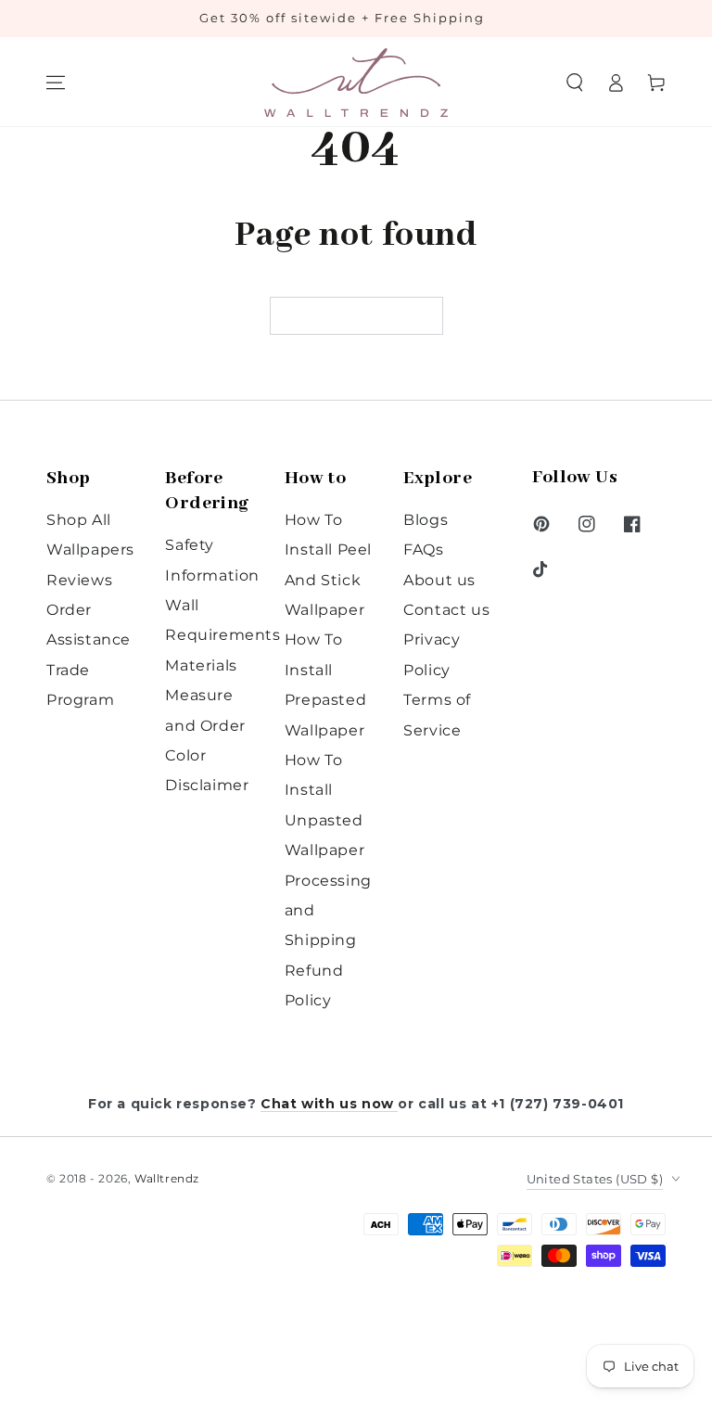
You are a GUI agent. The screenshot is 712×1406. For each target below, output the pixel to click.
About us (439, 580)
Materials (200, 665)
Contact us (446, 610)
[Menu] (55, 82)
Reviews (79, 580)
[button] (574, 82)
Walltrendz (166, 1178)
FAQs (423, 549)
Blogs (425, 520)
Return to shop (356, 317)
